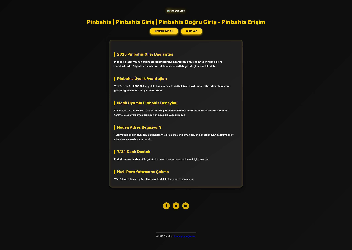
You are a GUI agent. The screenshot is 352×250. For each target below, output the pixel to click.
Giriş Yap (191, 31)
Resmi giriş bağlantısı (184, 236)
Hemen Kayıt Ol (164, 31)
